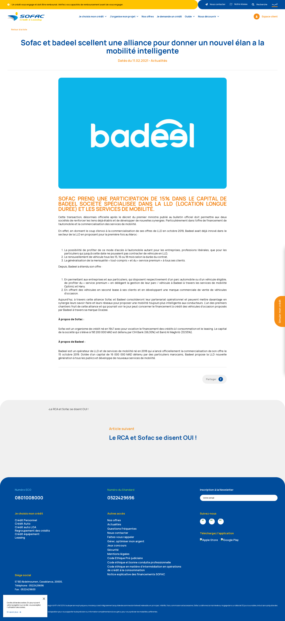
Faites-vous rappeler (120, 537)
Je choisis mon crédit (91, 16)
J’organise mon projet (122, 16)
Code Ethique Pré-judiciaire (125, 558)
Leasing (20, 537)
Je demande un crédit (169, 16)
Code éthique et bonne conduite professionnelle (139, 562)
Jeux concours (116, 545)
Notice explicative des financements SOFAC (136, 574)
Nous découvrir (207, 16)
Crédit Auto (22, 523)
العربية (275, 4)
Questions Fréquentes (122, 528)
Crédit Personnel (26, 520)
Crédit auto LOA (25, 527)
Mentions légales (118, 554)
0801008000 (29, 498)
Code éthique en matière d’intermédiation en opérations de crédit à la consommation (144, 568)
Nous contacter (117, 533)
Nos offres (148, 16)
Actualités (114, 524)
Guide (188, 16)
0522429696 (120, 498)
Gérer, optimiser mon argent (125, 541)
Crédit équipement (27, 534)
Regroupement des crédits (32, 530)
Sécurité (113, 549)
